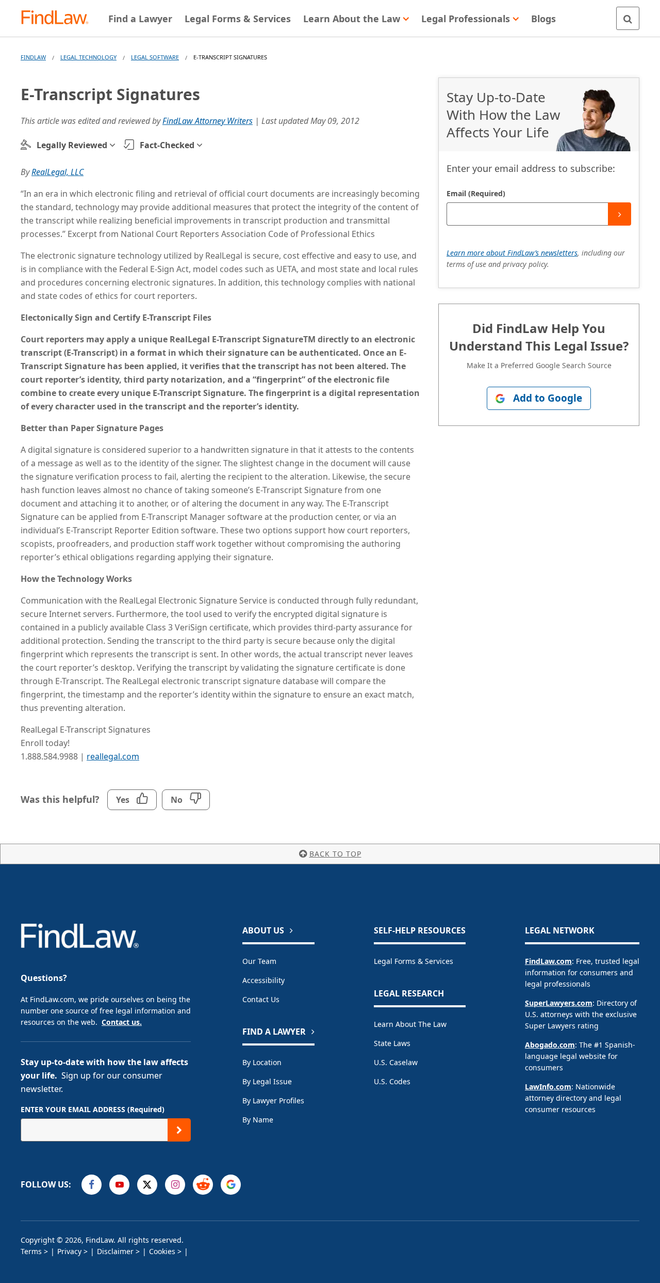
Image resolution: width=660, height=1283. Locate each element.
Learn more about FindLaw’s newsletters (512, 253)
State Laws (392, 1043)
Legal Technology (88, 57)
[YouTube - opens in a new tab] (119, 1185)
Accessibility (263, 980)
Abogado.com (550, 1045)
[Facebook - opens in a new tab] (91, 1185)
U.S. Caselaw (396, 1062)
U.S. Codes (392, 1081)
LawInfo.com (548, 1086)
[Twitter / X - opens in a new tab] (147, 1185)
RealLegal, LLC (57, 172)
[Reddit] (203, 1185)
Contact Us (260, 999)
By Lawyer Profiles (273, 1100)
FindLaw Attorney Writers (207, 120)
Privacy (69, 1251)
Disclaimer (115, 1251)
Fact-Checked (167, 145)
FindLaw (33, 57)
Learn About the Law (410, 1024)
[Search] (627, 18)
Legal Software (155, 57)
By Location (262, 1062)
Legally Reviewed (72, 145)
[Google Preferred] (231, 1185)
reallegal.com (113, 756)
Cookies (162, 1251)
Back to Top (335, 854)
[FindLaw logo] (59, 18)
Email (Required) (476, 193)
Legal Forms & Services (413, 961)
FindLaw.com (548, 961)
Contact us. (122, 1022)
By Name (257, 1119)
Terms (31, 1251)
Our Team (259, 961)
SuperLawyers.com (558, 1003)
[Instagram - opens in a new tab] (175, 1185)
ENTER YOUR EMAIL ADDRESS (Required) (92, 1109)
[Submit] (619, 214)
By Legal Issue (267, 1081)
